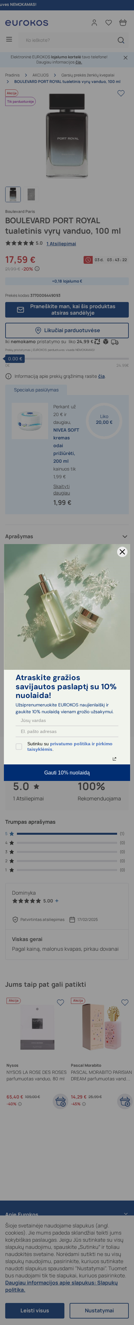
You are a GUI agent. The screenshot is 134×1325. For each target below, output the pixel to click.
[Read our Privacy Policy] (114, 759)
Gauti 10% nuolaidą (67, 772)
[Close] (122, 552)
